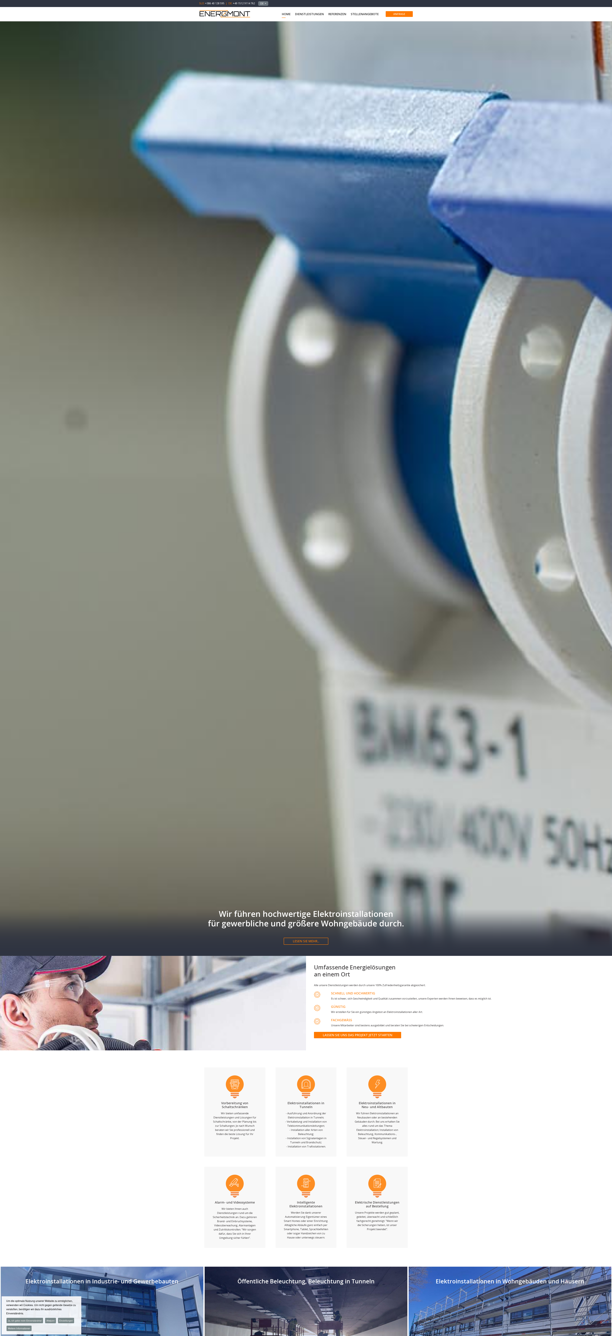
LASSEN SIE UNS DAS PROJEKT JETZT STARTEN (357, 1035)
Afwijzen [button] (50, 1320)
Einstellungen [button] (66, 1320)
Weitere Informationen (19, 1328)
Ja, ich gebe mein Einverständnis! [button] (25, 1320)
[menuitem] (286, 13)
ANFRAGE (399, 14)
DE (262, 3)
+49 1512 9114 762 (244, 3)
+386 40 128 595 (214, 3)
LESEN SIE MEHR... (306, 941)
